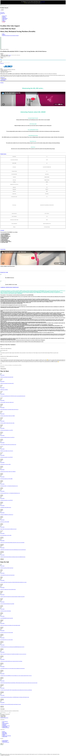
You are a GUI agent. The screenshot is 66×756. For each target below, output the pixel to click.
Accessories (2, 230)
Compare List (2, 77)
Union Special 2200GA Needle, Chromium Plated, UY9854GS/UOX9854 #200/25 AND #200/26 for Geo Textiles (13, 582)
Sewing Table (4, 19)
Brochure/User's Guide (4, 272)
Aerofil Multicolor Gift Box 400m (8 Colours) (5, 507)
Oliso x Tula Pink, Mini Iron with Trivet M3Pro (5, 535)
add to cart (2, 63)
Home (3, 33)
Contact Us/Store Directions (6, 735)
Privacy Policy (4, 733)
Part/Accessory (4, 15)
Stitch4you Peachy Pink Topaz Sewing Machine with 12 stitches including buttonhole (10, 625)
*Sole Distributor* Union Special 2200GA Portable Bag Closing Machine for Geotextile (10, 704)
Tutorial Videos (2, 249)
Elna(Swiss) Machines (5, 727)
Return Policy (4, 732)
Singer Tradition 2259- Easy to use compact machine (6, 639)
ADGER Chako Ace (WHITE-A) (4, 389)
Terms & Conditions (5, 723)
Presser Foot (4, 17)
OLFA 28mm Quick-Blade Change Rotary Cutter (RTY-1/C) (7, 437)
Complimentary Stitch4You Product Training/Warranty (9, 287)
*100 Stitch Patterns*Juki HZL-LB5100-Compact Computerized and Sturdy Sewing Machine (11, 661)
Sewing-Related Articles (6, 725)
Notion (3, 20)
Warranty (3, 734)
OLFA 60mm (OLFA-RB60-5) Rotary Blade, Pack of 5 (6, 514)
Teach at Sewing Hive (5, 742)
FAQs (3, 722)
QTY (1, 61)
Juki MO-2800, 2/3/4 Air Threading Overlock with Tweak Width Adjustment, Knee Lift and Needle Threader (13, 549)
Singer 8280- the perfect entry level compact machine (6, 632)
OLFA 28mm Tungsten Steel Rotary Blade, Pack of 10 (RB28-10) (8, 471)
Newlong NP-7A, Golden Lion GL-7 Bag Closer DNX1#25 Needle (8, 589)
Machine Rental (4, 741)
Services (3, 731)
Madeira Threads (4, 18)
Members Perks (4, 736)
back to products (2, 80)
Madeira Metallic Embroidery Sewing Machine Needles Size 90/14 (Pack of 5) (9, 409)
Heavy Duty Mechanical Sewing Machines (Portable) (10, 35)
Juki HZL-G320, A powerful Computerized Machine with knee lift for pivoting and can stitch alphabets (12, 542)
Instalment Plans (4, 726)
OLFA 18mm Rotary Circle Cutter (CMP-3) (5, 464)
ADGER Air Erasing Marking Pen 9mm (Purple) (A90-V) (7, 383)
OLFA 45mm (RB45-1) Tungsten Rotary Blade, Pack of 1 (7, 402)
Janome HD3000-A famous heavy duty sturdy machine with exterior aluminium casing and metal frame (12, 668)
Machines (3, 16)
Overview (2, 82)
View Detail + (2, 375)
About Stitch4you (5, 721)
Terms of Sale (4, 724)
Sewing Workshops (5, 740)
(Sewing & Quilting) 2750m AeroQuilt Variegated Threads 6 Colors (8, 444)
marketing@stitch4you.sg (4, 717)
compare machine (3, 79)
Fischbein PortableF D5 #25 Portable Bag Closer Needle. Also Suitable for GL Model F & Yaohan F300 (12, 596)
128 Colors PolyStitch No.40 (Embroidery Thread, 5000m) (7, 603)
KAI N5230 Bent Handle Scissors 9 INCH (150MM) (6, 478)
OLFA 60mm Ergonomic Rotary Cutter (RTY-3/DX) (6, 500)
